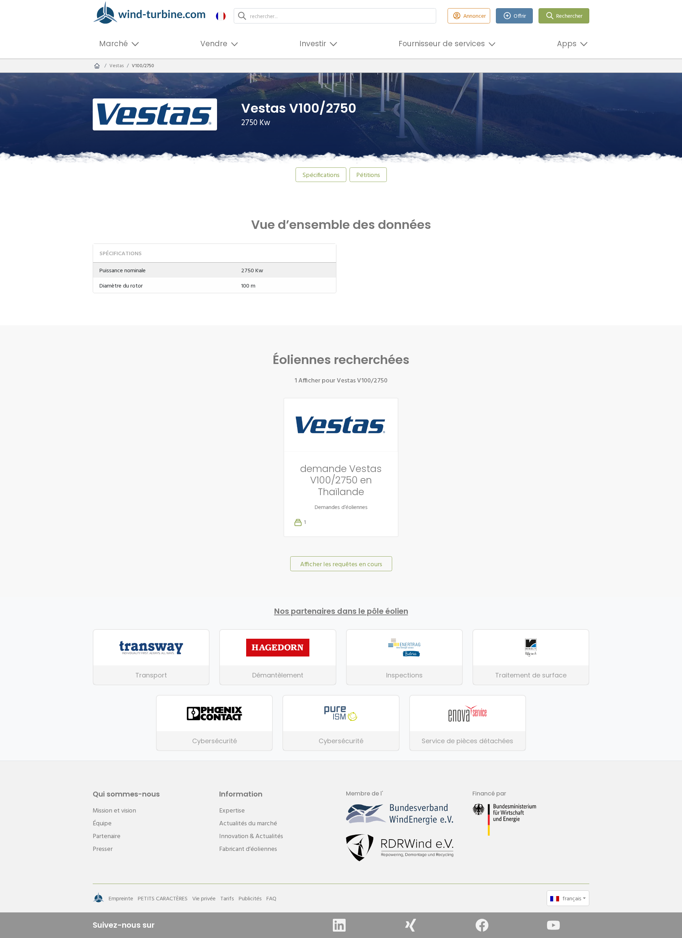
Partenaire (106, 836)
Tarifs (227, 898)
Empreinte (121, 898)
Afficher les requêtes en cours (341, 564)
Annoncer (474, 15)
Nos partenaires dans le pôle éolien (341, 611)
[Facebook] (482, 925)
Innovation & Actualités (251, 836)
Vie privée (204, 898)
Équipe (102, 823)
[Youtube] (553, 925)
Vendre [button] (213, 43)
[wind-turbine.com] (97, 65)
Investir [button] (312, 43)
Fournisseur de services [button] (442, 43)
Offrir (520, 15)
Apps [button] (567, 43)
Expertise (232, 810)
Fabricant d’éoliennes (248, 849)
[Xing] (410, 925)
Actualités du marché (248, 823)
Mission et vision (114, 810)
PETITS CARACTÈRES (163, 898)
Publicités (250, 898)
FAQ (271, 898)
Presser (103, 849)
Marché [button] (113, 43)
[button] (221, 16)
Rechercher (569, 15)
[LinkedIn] (339, 925)
